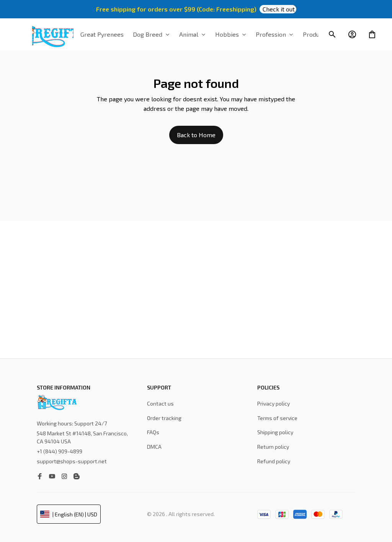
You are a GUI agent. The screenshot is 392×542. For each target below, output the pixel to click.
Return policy (273, 446)
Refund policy (273, 461)
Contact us (160, 403)
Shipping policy (275, 432)
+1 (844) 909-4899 (59, 451)
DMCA (154, 446)
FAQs (153, 432)
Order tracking (164, 418)
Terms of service (277, 418)
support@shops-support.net (72, 461)
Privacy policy (273, 403)
